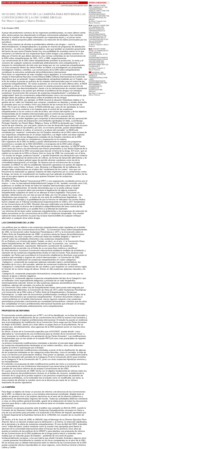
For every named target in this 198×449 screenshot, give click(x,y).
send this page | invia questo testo (74, 5)
